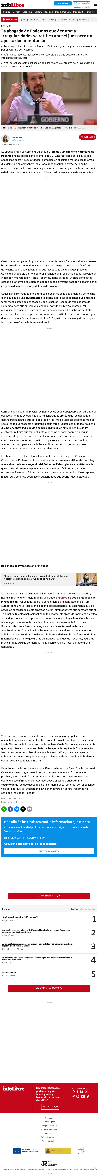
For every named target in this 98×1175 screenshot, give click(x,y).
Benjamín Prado (8, 920)
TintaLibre (90, 12)
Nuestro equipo (49, 1122)
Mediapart (78, 12)
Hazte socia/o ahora (49, 851)
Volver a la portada (49, 988)
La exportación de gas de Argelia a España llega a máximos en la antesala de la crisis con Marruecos (37, 959)
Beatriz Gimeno (8, 976)
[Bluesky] (81, 1092)
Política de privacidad (49, 1137)
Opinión (16, 12)
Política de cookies (49, 1141)
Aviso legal (49, 1133)
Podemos (20, 802)
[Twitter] (86, 1092)
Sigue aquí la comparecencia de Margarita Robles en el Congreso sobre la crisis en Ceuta (57, 19)
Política (6, 12)
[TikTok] (88, 1097)
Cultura (38, 12)
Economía (27, 12)
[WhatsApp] (73, 1092)
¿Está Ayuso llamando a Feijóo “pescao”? (20, 917)
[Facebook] (77, 1092)
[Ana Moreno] (5, 138)
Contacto (49, 1118)
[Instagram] (77, 1096)
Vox (11, 802)
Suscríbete (63, 3)
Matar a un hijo (9, 972)
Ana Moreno (16, 138)
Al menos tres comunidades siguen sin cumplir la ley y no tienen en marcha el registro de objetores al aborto (37, 945)
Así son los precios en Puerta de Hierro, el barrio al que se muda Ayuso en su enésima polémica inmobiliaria (36, 931)
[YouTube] (83, 1097)
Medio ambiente (63, 12)
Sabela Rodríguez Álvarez (12, 949)
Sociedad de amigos (49, 1129)
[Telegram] (73, 1096)
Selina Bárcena (8, 935)
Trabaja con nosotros (49, 1126)
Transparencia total (81, 7)
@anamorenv (18, 140)
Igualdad (48, 12)
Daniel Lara (6, 963)
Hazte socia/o (50, 1106)
